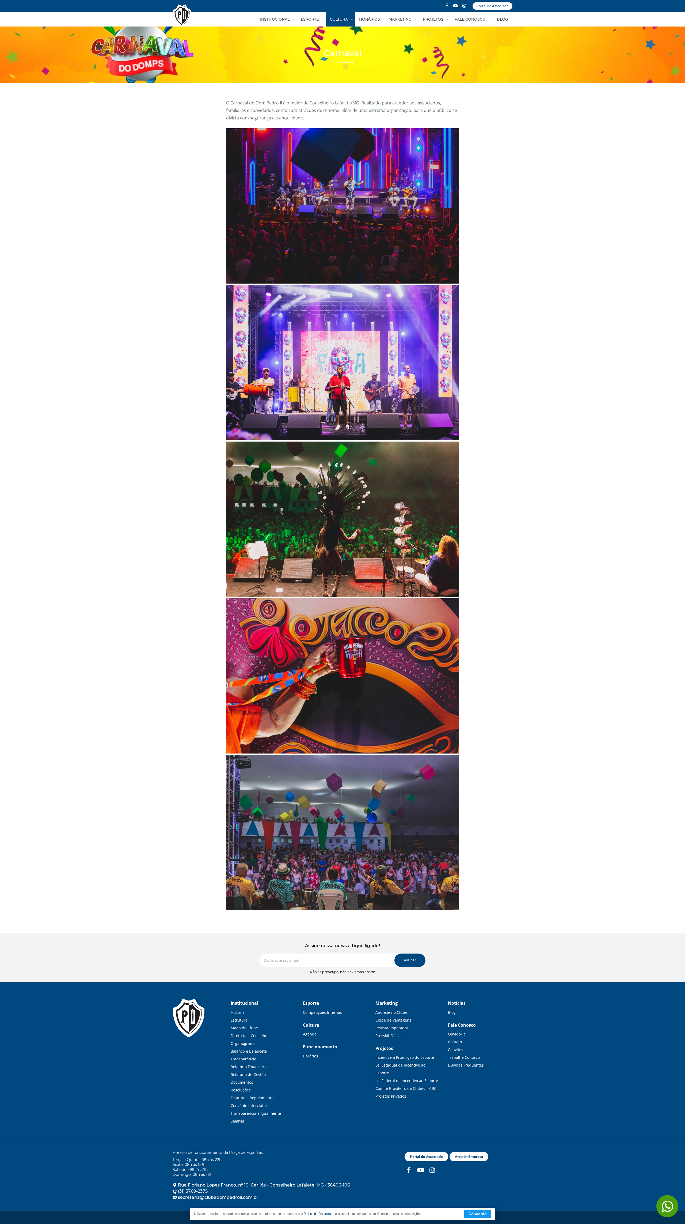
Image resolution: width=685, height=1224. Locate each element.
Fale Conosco (470, 19)
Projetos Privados (390, 1096)
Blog (502, 19)
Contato (455, 1041)
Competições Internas (322, 1012)
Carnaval (182, 16)
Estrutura (239, 1020)
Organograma (243, 1043)
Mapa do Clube (244, 1027)
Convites (455, 1049)
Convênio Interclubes (250, 1105)
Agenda (310, 1034)
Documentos (242, 1082)
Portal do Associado (492, 6)
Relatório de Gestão (248, 1074)
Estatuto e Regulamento (252, 1097)
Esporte (310, 19)
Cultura (339, 19)
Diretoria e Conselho (249, 1035)
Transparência (243, 1058)
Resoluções (241, 1090)
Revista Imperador (391, 1027)
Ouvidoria (457, 1034)
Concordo (478, 1214)
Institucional (275, 19)
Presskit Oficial (388, 1035)
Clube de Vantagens (393, 1020)
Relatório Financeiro (249, 1066)
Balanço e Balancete (249, 1051)
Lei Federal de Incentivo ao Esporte (406, 1080)
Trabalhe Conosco (464, 1057)
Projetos (433, 19)
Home (334, 62)
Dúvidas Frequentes (466, 1065)
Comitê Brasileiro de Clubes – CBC (405, 1088)
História (238, 1012)
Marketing (400, 19)
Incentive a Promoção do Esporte (404, 1057)
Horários (369, 19)
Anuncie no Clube (391, 1012)
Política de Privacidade (319, 1214)
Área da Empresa (469, 1157)
